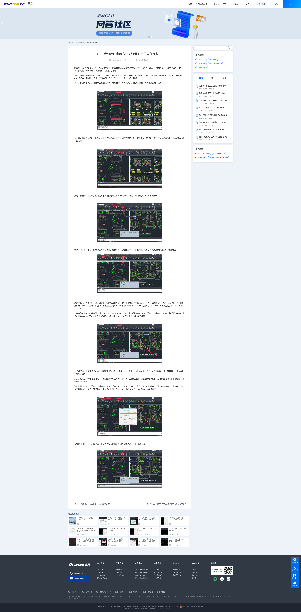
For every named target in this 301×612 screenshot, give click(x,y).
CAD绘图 (227, 596)
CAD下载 (175, 609)
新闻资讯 (194, 578)
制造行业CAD (120, 572)
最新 (224, 78)
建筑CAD (123, 596)
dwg (69, 599)
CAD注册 (211, 596)
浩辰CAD (100, 569)
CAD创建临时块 (202, 68)
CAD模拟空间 (201, 64)
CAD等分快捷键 (214, 157)
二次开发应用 (120, 575)
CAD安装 (147, 596)
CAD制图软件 (166, 596)
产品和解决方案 (202, 4)
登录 (276, 4)
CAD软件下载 (80, 596)
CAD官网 (219, 596)
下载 (263, 4)
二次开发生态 (177, 572)
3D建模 (225, 157)
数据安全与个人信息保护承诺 (147, 609)
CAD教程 (139, 596)
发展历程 (194, 572)
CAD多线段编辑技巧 (215, 64)
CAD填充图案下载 (219, 153)
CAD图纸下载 (201, 596)
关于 (248, 4)
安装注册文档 (158, 569)
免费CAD (98, 596)
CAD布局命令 (201, 157)
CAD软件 (168, 609)
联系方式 (194, 575)
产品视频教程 (158, 575)
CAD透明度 (212, 60)
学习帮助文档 (158, 572)
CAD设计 (131, 596)
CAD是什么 (155, 596)
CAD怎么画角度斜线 (203, 153)
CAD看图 (86, 42)
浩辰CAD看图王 (102, 578)
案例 (225, 4)
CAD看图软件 (144, 60)
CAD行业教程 (77, 42)
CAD (69, 42)
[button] (149, 37)
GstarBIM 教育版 (140, 575)
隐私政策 (134, 609)
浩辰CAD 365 (101, 575)
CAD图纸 (148, 68)
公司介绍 (194, 569)
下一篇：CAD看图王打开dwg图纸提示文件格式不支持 (166, 504)
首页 (190, 4)
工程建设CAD (120, 569)
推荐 (201, 78)
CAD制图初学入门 (178, 596)
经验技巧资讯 (158, 578)
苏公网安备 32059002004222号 (192, 607)
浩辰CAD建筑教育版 (141, 569)
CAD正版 (90, 596)
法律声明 (126, 609)
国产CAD (114, 596)
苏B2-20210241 (174, 607)
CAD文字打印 (201, 60)
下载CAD (106, 596)
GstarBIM (100, 572)
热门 (213, 78)
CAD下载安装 (190, 596)
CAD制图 (71, 596)
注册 (292, 4)
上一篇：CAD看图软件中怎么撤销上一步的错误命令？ (91, 504)
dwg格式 (76, 599)
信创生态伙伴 (177, 569)
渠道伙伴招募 (177, 575)
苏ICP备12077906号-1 (144, 607)
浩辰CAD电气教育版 (141, 572)
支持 (215, 4)
